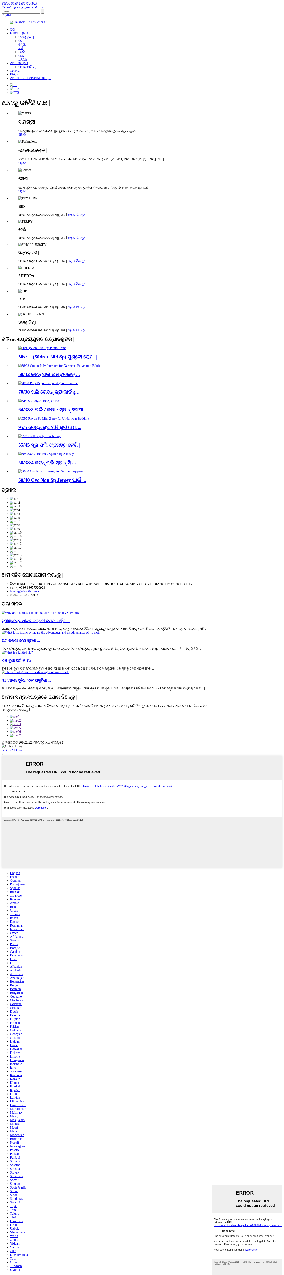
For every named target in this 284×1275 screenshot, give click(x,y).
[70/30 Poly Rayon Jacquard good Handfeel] (48, 383)
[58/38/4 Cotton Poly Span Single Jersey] (46, 454)
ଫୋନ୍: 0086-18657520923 (19, 3)
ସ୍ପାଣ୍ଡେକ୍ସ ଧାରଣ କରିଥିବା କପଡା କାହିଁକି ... (36, 621)
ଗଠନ (21, 55)
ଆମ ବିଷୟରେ (19, 63)
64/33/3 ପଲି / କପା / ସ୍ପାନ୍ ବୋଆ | (51, 409)
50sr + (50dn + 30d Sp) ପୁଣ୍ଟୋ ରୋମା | (57, 357)
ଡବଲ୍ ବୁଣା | (26, 37)
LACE (22, 59)
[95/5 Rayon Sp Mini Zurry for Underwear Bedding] (53, 418)
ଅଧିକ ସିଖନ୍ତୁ (76, 214)
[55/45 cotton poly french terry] (39, 436)
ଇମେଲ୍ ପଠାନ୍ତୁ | (12, 750)
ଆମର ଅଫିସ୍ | (27, 67)
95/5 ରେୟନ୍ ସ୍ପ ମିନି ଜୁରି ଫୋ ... (49, 427)
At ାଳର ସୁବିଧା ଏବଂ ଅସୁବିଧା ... (26, 680)
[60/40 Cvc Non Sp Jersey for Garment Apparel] (50, 471)
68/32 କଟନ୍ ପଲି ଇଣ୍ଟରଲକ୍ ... (49, 374)
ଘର (12, 29)
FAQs (14, 74)
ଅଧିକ (22, 134)
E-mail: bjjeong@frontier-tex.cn (23, 7)
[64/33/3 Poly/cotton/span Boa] (39, 401)
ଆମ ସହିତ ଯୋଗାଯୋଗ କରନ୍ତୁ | (30, 78)
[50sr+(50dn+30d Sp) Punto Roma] (42, 348)
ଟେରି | (22, 52)
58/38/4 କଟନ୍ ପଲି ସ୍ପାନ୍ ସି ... (47, 462)
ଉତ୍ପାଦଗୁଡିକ (19, 33)
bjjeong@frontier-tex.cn (25, 591)
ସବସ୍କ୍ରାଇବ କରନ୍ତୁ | (16, 709)
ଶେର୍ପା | (22, 44)
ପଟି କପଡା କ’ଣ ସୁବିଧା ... (21, 640)
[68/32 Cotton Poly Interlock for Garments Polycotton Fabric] (59, 365)
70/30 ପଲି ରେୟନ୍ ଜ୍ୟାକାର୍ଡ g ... (49, 392)
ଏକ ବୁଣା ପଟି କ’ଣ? (17, 660)
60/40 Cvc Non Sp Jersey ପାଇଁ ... (52, 480)
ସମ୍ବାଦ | (15, 70)
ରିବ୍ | (21, 40)
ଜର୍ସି (20, 48)
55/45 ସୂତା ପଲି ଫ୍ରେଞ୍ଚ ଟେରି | (49, 445)
